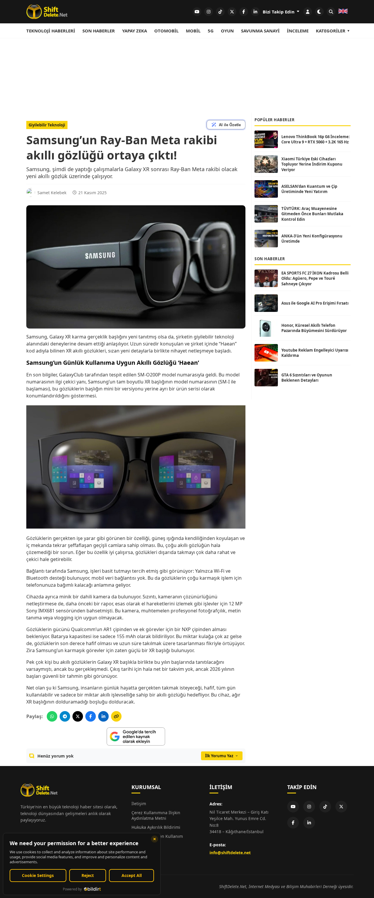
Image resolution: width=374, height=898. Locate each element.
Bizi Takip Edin (279, 12)
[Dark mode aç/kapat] (319, 11)
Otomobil (166, 31)
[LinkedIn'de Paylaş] (103, 716)
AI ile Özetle (230, 125)
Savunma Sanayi (260, 31)
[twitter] (232, 11)
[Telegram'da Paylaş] (65, 716)
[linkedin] (255, 11)
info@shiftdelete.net (230, 852)
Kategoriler (330, 31)
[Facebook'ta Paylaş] (90, 716)
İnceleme (298, 31)
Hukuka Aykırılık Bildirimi (155, 827)
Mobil (193, 31)
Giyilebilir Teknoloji (47, 125)
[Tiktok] (325, 806)
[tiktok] (220, 11)
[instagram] (208, 11)
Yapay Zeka (134, 31)
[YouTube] (293, 806)
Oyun (227, 31)
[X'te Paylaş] (77, 716)
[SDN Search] (331, 11)
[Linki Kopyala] (116, 716)
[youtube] (197, 11)
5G (211, 31)
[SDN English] (343, 12)
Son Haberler (98, 31)
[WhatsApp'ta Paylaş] (52, 716)
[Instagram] (309, 806)
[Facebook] (293, 822)
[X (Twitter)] (341, 806)
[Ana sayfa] (46, 11)
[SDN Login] (307, 11)
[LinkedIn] (309, 822)
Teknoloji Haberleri (50, 31)
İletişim (138, 803)
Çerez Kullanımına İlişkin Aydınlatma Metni (155, 815)
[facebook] (243, 11)
